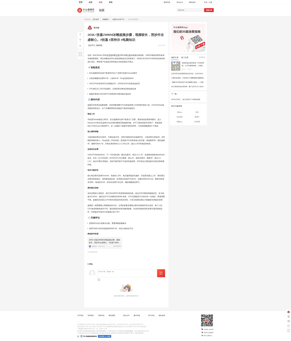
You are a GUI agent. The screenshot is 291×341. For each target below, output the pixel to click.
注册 (210, 2)
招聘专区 (101, 315)
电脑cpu (179, 122)
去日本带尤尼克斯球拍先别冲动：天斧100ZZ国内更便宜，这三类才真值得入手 (199, 73)
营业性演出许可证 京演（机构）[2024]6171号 (91, 326)
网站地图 (112, 315)
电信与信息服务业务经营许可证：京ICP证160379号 (112, 324)
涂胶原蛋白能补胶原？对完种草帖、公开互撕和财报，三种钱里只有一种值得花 (193, 64)
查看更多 (202, 57)
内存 (134, 83)
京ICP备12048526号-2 (137, 324)
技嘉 (117, 55)
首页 (81, 2)
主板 (129, 55)
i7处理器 (197, 122)
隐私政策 (162, 315)
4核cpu (179, 112)
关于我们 (80, 315)
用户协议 (151, 315)
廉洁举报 (137, 315)
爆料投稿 (192, 2)
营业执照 (143, 326)
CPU (126, 58)
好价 (91, 2)
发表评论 (161, 273)
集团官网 (167, 2)
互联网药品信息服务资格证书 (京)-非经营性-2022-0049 (123, 326)
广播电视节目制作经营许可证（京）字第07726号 (92, 329)
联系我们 (91, 315)
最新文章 (174, 57)
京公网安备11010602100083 (86, 324)
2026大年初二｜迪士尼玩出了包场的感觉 (185, 99)
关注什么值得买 (208, 332)
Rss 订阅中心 (208, 335)
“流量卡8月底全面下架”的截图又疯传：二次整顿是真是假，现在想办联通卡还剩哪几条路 (202, 82)
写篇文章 (209, 10)
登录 (205, 2)
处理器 (109, 55)
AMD (197, 112)
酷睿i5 (197, 117)
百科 (111, 2)
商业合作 (180, 2)
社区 (101, 2)
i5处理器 (180, 117)
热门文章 (184, 57)
